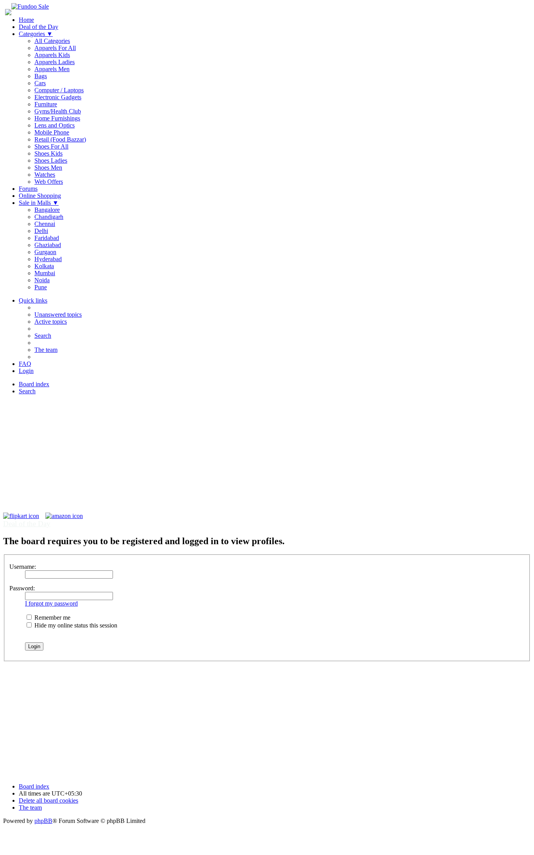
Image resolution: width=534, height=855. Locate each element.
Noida (42, 280)
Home (26, 19)
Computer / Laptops (59, 90)
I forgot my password (51, 603)
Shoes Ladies (50, 160)
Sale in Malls (39, 202)
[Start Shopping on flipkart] (21, 516)
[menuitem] (58, 314)
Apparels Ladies (54, 62)
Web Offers (48, 181)
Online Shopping (40, 195)
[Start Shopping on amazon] (64, 516)
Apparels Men (52, 69)
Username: (22, 566)
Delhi (41, 231)
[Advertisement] (267, 458)
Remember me (51, 617)
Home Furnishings (57, 118)
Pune (40, 287)
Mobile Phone (51, 132)
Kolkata (44, 266)
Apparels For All (55, 48)
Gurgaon (45, 252)
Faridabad (46, 238)
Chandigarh (48, 216)
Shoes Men (48, 167)
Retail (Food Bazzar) (60, 139)
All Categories (52, 41)
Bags (40, 76)
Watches (44, 174)
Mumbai (44, 273)
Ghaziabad (47, 245)
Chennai (44, 223)
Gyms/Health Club (57, 111)
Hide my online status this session (75, 625)
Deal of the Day (38, 26)
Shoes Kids (48, 153)
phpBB (43, 820)
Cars (40, 83)
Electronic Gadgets (57, 97)
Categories (36, 33)
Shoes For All (51, 146)
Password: (22, 588)
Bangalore (47, 209)
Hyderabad (48, 259)
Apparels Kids (52, 55)
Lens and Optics (54, 125)
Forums (28, 188)
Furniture (45, 104)
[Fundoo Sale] (30, 6)
